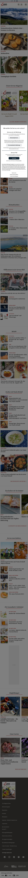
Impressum (14, 173)
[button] (14, 158)
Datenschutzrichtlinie (14, 174)
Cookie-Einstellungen (14, 176)
